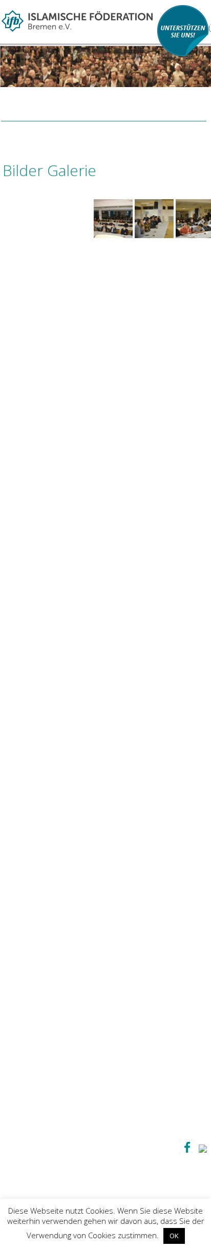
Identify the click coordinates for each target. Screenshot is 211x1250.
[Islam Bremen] (77, 19)
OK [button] (174, 1235)
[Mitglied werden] (182, 53)
